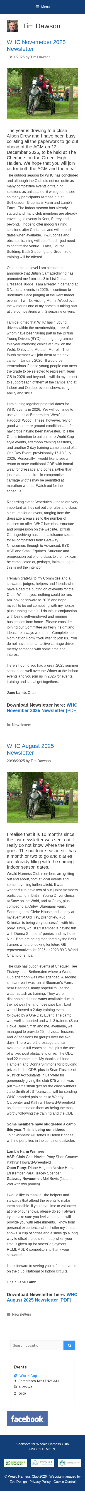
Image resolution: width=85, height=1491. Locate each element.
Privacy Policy (40, 1482)
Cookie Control (64, 1482)
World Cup (28, 1376)
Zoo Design (18, 1482)
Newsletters (21, 725)
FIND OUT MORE (42, 1449)
